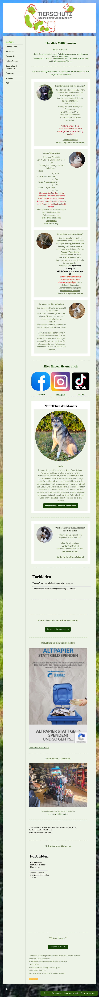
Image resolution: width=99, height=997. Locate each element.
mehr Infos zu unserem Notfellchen (60, 505)
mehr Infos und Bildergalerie (58, 814)
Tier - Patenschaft (70, 551)
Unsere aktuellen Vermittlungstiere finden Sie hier (70, 141)
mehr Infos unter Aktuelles (39, 747)
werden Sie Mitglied (70, 546)
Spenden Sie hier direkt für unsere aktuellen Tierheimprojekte (69, 993)
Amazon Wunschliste (70, 252)
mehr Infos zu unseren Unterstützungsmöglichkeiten (70, 292)
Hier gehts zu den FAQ (58, 946)
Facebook (40, 394)
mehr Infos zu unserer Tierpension (51, 219)
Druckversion (13, 989)
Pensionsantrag (51, 223)
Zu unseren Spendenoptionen (58, 629)
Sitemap (21, 989)
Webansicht (89, 989)
